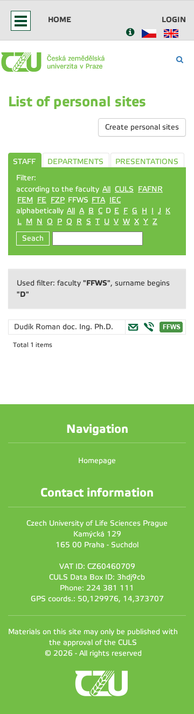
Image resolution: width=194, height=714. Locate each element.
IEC (115, 200)
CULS (124, 189)
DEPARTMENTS (75, 162)
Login (174, 19)
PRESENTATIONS (146, 162)
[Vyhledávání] (179, 60)
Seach (33, 238)
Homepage (97, 461)
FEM (25, 200)
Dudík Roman (38, 327)
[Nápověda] (130, 33)
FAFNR (150, 189)
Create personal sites (142, 127)
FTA (98, 200)
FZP (58, 200)
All (106, 189)
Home (59, 19)
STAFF (24, 162)
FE (41, 200)
